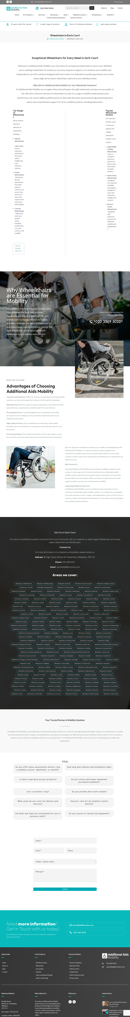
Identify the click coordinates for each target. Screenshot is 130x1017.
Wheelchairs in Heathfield (25, 637)
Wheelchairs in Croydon (27, 614)
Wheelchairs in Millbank (92, 599)
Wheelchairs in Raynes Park (48, 656)
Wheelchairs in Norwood (74, 599)
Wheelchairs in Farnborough (35, 694)
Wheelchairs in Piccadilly (104, 595)
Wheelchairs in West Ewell (109, 667)
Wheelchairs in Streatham (53, 591)
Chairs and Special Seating (44, 975)
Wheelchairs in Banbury (55, 690)
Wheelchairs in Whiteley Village (45, 583)
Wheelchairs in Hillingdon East (28, 640)
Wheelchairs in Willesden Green (86, 671)
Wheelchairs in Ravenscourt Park (27, 656)
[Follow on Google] (11, 2)
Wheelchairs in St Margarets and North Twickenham (25, 659)
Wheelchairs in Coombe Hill (73, 625)
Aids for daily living (42, 978)
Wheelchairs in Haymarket (110, 606)
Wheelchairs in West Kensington (83, 583)
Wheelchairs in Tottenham (36, 686)
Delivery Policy (74, 969)
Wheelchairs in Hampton (84, 633)
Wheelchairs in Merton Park (83, 644)
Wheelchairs (96, 15)
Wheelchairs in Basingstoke (73, 690)
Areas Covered (75, 18)
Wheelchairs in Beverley (92, 690)
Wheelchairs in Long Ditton (43, 644)
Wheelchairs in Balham (112, 618)
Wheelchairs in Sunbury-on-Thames (92, 659)
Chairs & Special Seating (56, 18)
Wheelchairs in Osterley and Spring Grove (31, 652)
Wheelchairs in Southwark (55, 678)
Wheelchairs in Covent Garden (81, 614)
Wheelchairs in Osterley (65, 595)
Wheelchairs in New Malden (25, 648)
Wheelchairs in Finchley (39, 675)
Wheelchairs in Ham (68, 633)
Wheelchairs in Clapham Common (20, 618)
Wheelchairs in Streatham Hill (44, 587)
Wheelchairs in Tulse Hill (26, 587)
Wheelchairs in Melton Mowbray (90, 694)
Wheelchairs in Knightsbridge (108, 602)
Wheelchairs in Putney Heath (47, 595)
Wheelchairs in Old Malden (22, 599)
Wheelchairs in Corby (17, 694)
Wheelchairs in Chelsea (58, 618)
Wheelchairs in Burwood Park (76, 618)
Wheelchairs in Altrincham (37, 690)
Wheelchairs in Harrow (73, 678)
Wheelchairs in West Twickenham (47, 671)
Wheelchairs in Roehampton (72, 591)
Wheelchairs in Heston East (84, 637)
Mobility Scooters (79, 15)
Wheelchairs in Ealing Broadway (111, 625)
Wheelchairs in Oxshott (53, 652)
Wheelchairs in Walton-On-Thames (64, 667)
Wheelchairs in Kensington (71, 606)
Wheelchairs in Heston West (103, 637)
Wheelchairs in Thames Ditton (62, 663)
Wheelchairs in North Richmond (46, 648)
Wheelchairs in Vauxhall (64, 583)
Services (41, 15)
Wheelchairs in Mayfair (72, 602)
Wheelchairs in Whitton (67, 671)
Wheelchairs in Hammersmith (58, 610)
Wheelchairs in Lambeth (38, 602)
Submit (65, 889)
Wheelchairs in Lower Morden (63, 644)
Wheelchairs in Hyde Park (52, 606)
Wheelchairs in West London (111, 694)
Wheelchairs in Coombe (62, 614)
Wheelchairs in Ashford (95, 618)
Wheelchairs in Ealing (22, 675)
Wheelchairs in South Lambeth (102, 587)
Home (17, 15)
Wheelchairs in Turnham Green (83, 663)
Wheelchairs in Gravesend (54, 694)
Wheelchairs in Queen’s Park (102, 652)
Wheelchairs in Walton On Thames (105, 583)
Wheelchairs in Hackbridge (51, 633)
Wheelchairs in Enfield (90, 675)
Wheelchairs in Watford (74, 675)
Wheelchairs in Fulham (77, 610)
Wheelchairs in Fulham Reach (109, 629)
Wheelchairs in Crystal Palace (110, 686)
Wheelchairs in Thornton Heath (65, 587)
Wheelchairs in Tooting (20, 690)
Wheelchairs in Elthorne (57, 629)
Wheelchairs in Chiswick (20, 682)
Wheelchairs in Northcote (65, 648)
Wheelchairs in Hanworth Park (103, 633)
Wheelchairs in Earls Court (110, 610)
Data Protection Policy (76, 975)
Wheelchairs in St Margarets (19, 591)
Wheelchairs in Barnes (21, 621)
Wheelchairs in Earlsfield (44, 614)
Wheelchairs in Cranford (91, 625)
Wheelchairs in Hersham (19, 610)
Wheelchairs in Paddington (92, 682)
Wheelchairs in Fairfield (74, 629)
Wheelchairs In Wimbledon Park (24, 583)
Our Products (28, 15)
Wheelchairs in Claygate (38, 625)
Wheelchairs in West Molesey (26, 671)
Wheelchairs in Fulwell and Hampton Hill (29, 633)
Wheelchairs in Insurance (34, 606)
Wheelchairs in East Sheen (39, 629)
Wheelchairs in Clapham (108, 621)
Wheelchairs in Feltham (91, 629)
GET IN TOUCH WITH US (18, 248)
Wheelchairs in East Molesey (20, 629)
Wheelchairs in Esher (93, 610)
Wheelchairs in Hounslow (47, 640)
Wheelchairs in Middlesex (89, 602)
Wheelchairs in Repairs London (110, 591)
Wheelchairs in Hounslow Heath (67, 640)
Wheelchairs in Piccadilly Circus (85, 595)
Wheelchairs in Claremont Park (19, 625)
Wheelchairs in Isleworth (86, 640)
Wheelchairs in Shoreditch (73, 682)
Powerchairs (40, 969)
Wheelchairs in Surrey (84, 587)
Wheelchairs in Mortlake (20, 602)
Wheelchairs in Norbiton (40, 599)
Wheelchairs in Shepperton (67, 656)
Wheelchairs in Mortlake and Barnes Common (106, 644)
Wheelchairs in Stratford (18, 686)
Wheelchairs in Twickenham (103, 663)
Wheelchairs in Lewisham (108, 678)
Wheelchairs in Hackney (21, 678)
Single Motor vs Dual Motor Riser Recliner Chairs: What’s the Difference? (118, 1012)
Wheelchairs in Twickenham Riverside (23, 667)
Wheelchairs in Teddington (42, 663)
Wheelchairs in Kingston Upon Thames (22, 644)
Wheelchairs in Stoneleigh (71, 659)
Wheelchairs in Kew (18, 606)
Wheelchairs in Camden (57, 675)
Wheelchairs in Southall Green (103, 656)
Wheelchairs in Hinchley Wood (91, 606)
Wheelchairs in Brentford (40, 618)
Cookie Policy (73, 972)
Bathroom (54, 15)
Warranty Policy (74, 966)
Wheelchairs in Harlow (71, 694)
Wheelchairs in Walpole (44, 667)
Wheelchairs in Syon (25, 663)
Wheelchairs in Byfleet (72, 621)
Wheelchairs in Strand (36, 591)
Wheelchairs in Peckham (92, 686)
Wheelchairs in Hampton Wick (38, 610)
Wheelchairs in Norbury (57, 599)
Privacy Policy (118, 2)
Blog (112, 8)
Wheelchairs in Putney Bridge (27, 595)
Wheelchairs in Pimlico (56, 682)
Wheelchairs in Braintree (109, 690)
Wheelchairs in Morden (109, 599)
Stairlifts (110, 15)
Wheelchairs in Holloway (110, 682)
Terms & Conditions (75, 963)
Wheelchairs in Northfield (83, 648)
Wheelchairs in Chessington (90, 621)
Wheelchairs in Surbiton (112, 659)
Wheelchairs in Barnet (107, 675)
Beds (65, 15)
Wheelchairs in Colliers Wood (101, 614)
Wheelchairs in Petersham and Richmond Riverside (77, 652)
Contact (120, 8)
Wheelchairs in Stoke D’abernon (51, 659)
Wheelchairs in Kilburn (104, 640)
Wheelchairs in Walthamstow (73, 686)
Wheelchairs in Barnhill (38, 621)
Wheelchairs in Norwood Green (103, 648)
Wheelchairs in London (55, 602)
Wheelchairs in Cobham (55, 625)
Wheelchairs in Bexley (38, 678)
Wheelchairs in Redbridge (90, 678)
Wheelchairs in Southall (85, 656)
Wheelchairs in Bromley (105, 671)
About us (104, 8)
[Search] (91, 8)
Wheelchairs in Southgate (54, 686)
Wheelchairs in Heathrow (43, 637)
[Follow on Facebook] (7, 2)
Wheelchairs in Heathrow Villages (63, 637)
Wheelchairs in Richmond (91, 591)
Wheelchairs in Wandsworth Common (88, 667)
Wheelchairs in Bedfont (55, 621)
